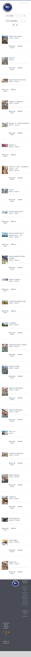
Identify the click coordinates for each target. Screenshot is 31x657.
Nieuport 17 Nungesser (16, 101)
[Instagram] (6, 632)
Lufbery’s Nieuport (14, 279)
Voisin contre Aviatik (15, 36)
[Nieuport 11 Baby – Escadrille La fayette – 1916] (5, 170)
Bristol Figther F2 (14, 518)
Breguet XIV (13, 562)
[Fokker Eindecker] (5, 478)
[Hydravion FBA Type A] (5, 413)
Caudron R (12, 497)
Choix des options (12, 46)
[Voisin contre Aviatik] (5, 39)
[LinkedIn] (8, 632)
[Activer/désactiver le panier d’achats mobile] (20, 3)
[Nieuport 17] (5, 145)
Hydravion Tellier (14, 366)
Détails (21, 46)
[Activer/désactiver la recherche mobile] (24, 3)
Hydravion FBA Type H (16, 388)
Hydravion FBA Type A (16, 410)
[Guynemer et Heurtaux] (5, 454)
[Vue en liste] (17, 25)
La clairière (12, 323)
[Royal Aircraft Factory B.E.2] (5, 80)
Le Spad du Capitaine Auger (17, 301)
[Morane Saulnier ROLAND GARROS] (5, 259)
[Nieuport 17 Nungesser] (5, 104)
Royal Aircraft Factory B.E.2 (17, 80)
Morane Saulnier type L (16, 211)
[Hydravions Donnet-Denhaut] (5, 348)
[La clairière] (5, 324)
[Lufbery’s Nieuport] (5, 279)
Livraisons (25, 616)
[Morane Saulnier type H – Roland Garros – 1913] (5, 234)
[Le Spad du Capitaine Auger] (5, 302)
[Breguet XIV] (5, 565)
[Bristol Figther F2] (5, 520)
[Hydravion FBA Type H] (5, 391)
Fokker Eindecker (14, 475)
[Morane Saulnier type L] (5, 212)
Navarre (11, 190)
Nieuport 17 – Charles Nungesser (19, 123)
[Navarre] (5, 191)
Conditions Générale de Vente (25, 612)
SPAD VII (12, 58)
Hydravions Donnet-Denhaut (18, 344)
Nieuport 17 (12, 145)
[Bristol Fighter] (5, 542)
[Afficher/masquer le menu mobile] (27, 3)
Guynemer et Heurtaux (16, 453)
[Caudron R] (5, 500)
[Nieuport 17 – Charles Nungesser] (5, 124)
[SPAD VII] (5, 61)
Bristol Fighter (13, 540)
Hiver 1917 (12, 431)
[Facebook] (3, 632)
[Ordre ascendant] (24, 16)
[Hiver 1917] (5, 433)
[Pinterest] (6, 634)
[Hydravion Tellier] (5, 369)
